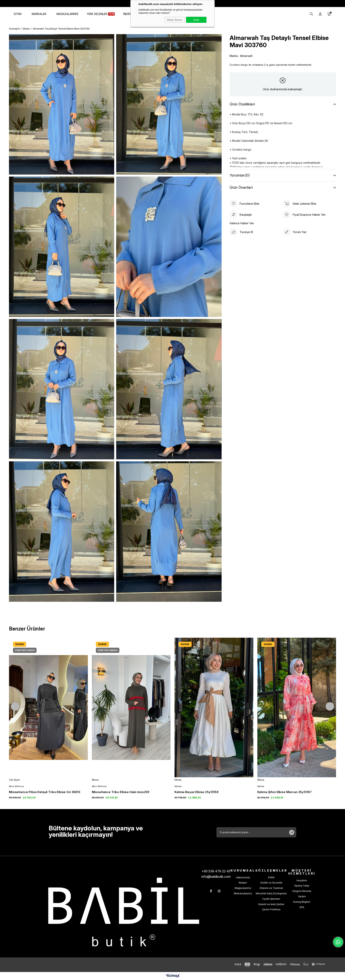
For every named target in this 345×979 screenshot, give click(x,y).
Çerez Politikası (271, 909)
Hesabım (301, 880)
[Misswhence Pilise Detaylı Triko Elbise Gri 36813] (48, 707)
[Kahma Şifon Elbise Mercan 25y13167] (296, 707)
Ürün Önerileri (241, 187)
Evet (196, 19)
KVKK (271, 877)
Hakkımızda (243, 877)
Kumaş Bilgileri (301, 901)
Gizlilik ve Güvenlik (271, 882)
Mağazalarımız (243, 888)
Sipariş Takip (301, 885)
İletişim (243, 882)
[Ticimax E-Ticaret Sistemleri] (173, 976)
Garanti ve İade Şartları (271, 904)
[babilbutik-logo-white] (123, 912)
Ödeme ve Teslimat (271, 888)
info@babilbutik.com (216, 877)
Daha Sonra (174, 19)
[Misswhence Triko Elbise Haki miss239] (131, 707)
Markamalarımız (243, 893)
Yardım (302, 896)
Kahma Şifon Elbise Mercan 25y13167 (284, 792)
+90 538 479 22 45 (215, 871)
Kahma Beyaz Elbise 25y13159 (196, 792)
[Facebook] (211, 891)
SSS (301, 907)
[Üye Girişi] (320, 14)
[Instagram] (219, 891)
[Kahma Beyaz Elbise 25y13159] (213, 707)
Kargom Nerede (301, 891)
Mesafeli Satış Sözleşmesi (271, 893)
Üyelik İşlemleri (271, 898)
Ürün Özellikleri (242, 104)
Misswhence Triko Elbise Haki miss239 (121, 792)
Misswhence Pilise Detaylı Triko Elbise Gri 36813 (44, 792)
